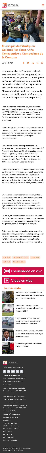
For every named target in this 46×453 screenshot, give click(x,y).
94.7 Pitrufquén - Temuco (11, 417)
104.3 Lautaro (7, 432)
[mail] (42, 63)
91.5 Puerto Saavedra (10, 440)
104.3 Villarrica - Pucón (10, 423)
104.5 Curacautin (8, 437)
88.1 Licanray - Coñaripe (11, 429)
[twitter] (28, 63)
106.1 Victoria (7, 434)
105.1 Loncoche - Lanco (11, 426)
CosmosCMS (18, 450)
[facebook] (23, 63)
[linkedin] (33, 63)
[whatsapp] (37, 63)
